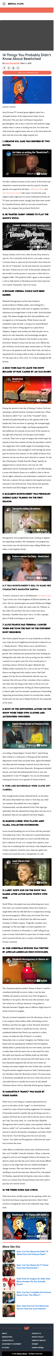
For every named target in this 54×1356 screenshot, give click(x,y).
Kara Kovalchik (12, 65)
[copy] (18, 70)
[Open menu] (4, 3)
